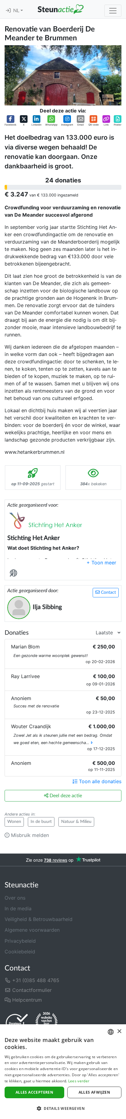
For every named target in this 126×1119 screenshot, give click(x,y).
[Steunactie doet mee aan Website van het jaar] (46, 1022)
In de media (18, 908)
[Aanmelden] (8, 11)
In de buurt (41, 822)
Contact (108, 592)
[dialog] (63, 1071)
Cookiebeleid (20, 951)
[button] (10, 121)
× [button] (119, 1031)
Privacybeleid (20, 941)
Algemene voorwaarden (32, 930)
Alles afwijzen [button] (94, 1092)
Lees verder (78, 1081)
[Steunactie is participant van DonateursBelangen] (17, 1023)
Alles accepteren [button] (34, 1092)
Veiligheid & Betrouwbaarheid (38, 919)
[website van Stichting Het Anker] (15, 573)
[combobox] (111, 1032)
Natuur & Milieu (76, 822)
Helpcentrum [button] (26, 1000)
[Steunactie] (60, 9)
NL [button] (16, 10)
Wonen (14, 822)
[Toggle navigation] (112, 11)
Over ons (15, 898)
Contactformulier (31, 990)
